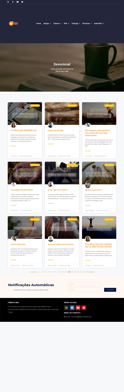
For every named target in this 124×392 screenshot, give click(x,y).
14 (72, 272)
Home (38, 23)
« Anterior (33, 272)
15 (75, 272)
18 (84, 272)
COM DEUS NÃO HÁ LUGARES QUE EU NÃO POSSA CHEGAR (98, 245)
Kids (65, 23)
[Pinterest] (22, 1)
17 (81, 272)
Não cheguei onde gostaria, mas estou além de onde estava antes (97, 132)
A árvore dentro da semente (61, 244)
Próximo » (90, 272)
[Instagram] (8, 1)
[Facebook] (72, 307)
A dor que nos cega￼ (58, 190)
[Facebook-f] (12, 1)
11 (63, 272)
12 (66, 272)
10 (60, 272)
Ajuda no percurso (93, 190)
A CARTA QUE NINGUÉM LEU (24, 130)
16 (78, 272)
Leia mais (13, 146)
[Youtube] (17, 1)
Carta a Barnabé (18, 244)
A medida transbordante (22, 190)
